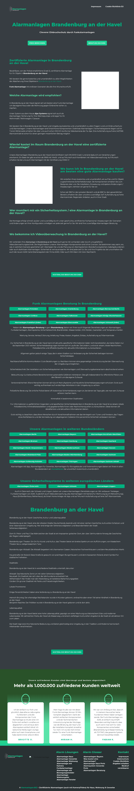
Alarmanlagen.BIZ (29, 788)
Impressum (96, 7)
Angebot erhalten (121, 764)
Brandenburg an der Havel (50, 81)
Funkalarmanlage (64, 768)
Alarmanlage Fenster (66, 780)
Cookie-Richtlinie (121, 761)
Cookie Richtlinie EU (114, 7)
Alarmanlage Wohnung (67, 761)
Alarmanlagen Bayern (93, 757)
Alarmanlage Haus (65, 757)
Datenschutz (123, 759)
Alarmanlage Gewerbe (67, 759)
